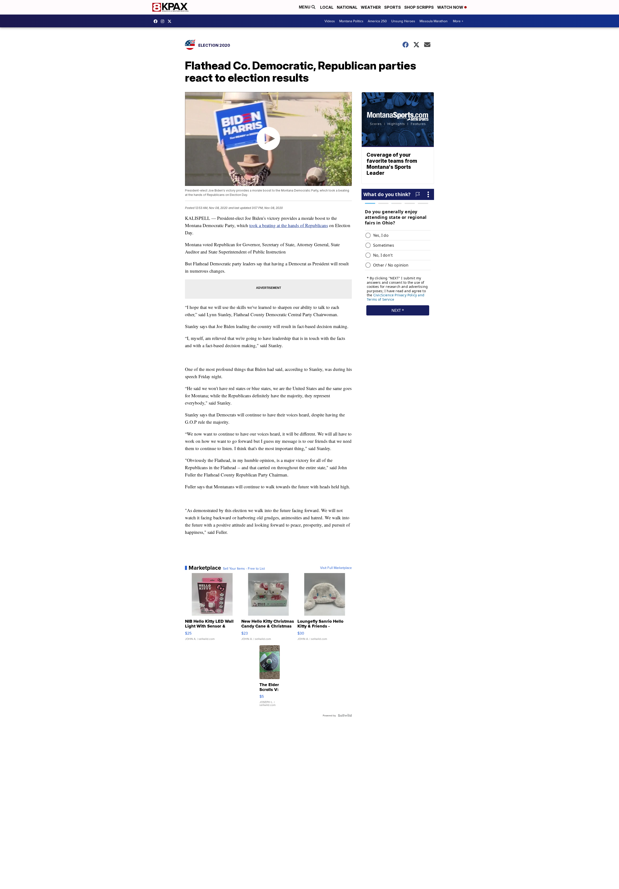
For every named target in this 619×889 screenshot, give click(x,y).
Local (326, 7)
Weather (371, 7)
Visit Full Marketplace (336, 567)
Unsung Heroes (403, 21)
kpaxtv (157, 21)
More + (458, 21)
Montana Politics (351, 21)
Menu (305, 7)
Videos (329, 21)
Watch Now (450, 7)
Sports (392, 7)
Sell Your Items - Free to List (244, 568)
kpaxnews (171, 21)
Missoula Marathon (434, 21)
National (347, 7)
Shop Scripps (419, 7)
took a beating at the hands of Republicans (288, 225)
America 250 (377, 21)
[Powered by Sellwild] (345, 715)
